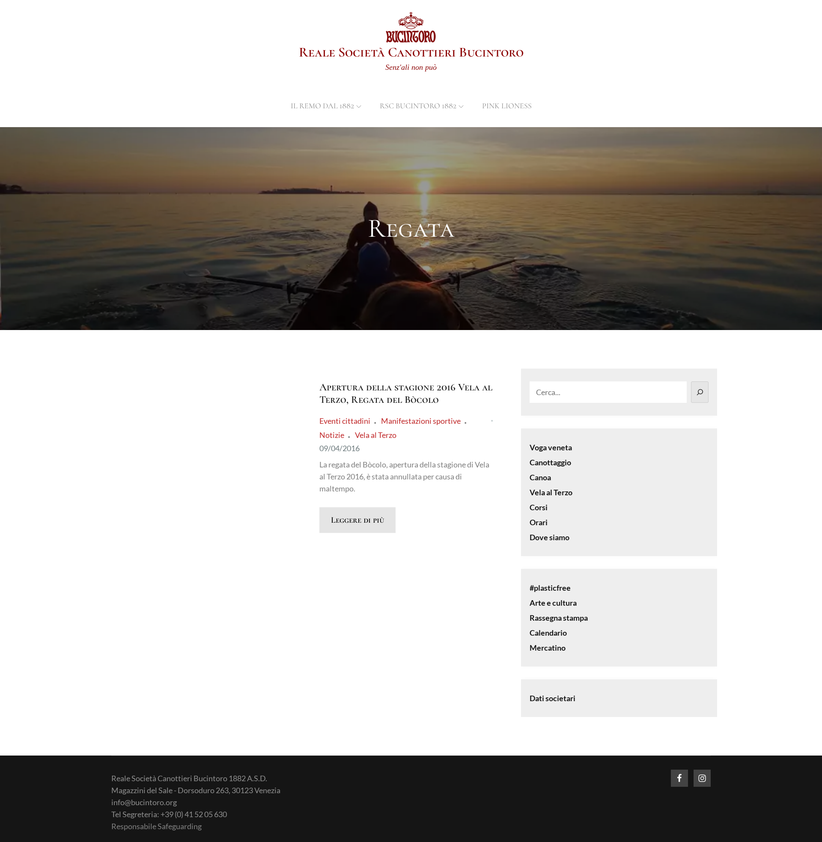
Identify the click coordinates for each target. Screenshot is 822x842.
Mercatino (548, 647)
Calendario (548, 632)
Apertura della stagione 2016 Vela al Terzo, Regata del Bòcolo (405, 393)
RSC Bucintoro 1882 (418, 105)
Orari (539, 522)
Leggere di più (357, 520)
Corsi (539, 507)
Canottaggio (550, 462)
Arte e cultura (553, 602)
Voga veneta (551, 447)
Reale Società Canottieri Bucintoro (411, 52)
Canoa (540, 477)
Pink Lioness (507, 105)
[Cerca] (700, 392)
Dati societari (552, 698)
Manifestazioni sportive (421, 420)
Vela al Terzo (375, 435)
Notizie (331, 435)
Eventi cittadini (344, 420)
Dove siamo (549, 537)
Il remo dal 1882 (322, 105)
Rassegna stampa (559, 617)
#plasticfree (550, 587)
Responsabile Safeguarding (156, 826)
